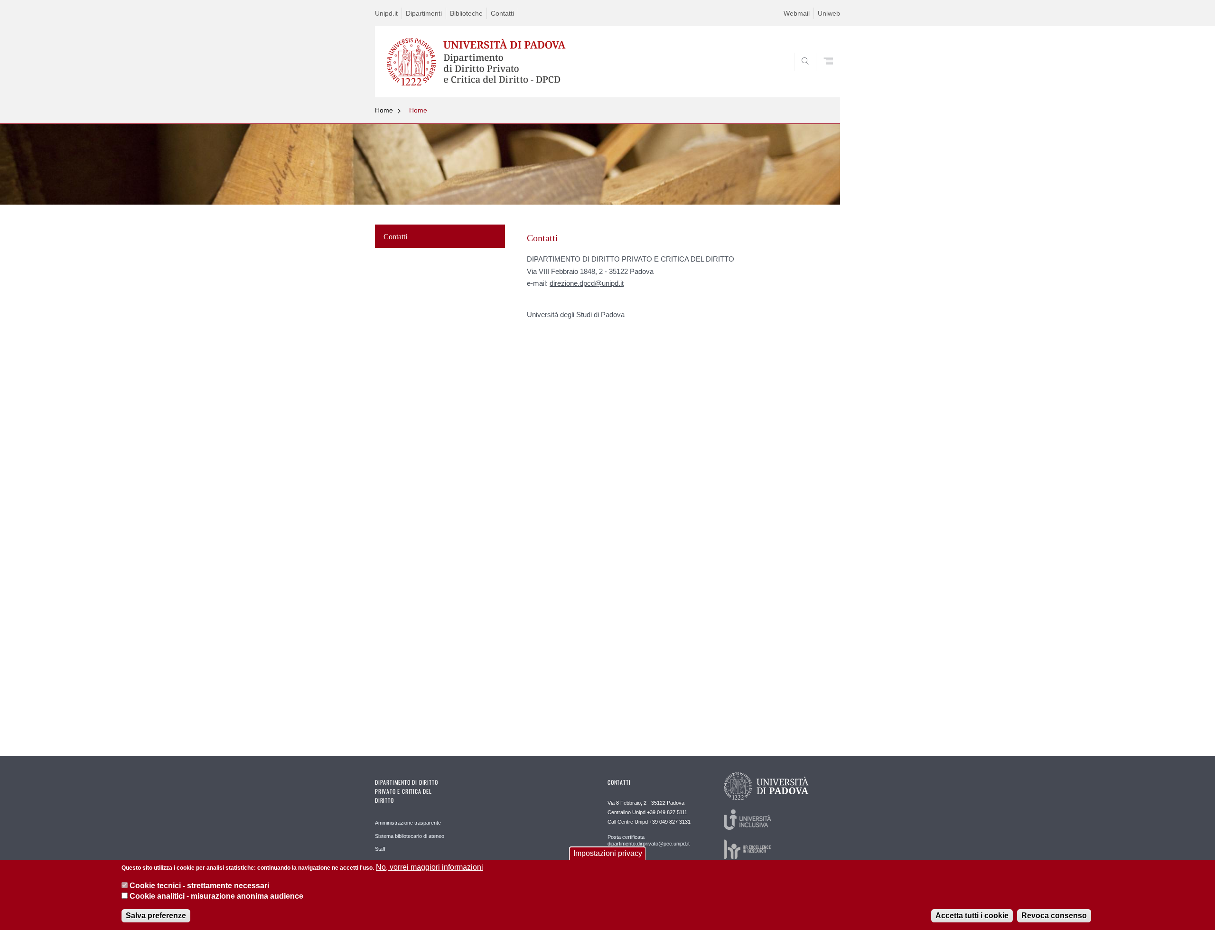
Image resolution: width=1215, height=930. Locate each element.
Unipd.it (386, 13)
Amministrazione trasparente (408, 823)
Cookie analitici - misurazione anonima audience (216, 896)
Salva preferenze (156, 915)
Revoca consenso (1054, 915)
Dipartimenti (424, 13)
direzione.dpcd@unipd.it (587, 283)
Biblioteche (466, 13)
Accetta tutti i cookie (972, 915)
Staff (380, 849)
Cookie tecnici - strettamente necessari (199, 885)
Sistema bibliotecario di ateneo (409, 836)
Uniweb (829, 13)
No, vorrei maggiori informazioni (429, 867)
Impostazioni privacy (607, 853)
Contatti (502, 13)
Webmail (797, 13)
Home (384, 110)
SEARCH (823, 74)
